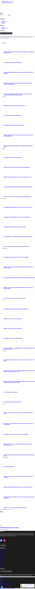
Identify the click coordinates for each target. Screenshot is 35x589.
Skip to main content (5, 1)
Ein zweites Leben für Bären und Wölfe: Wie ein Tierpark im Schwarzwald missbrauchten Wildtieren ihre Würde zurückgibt (18, 94)
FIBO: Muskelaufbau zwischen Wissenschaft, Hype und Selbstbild (16, 434)
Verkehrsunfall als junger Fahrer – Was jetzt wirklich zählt (15, 226)
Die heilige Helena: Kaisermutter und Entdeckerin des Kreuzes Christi (17, 167)
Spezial (1, 564)
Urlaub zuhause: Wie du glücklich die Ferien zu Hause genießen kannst (17, 217)
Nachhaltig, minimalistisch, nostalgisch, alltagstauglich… (14, 125)
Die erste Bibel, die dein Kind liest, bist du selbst (12, 157)
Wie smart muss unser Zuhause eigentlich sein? (12, 115)
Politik (1, 561)
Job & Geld (2, 551)
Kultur (3, 403)
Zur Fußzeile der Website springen (7, 2)
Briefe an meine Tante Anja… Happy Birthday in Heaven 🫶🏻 (15, 105)
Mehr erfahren (3, 545)
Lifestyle (4, 96)
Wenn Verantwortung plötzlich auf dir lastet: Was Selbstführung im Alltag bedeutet (19, 277)
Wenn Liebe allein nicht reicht (9, 466)
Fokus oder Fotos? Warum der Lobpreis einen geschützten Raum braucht (17, 196)
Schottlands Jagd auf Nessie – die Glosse (9, 527)
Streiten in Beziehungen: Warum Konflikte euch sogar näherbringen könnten (18, 487)
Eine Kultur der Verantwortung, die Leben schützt (13, 338)
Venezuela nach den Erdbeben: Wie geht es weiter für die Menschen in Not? (18, 176)
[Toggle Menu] (0, 41)
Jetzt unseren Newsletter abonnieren (6, 33)
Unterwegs (4, 198)
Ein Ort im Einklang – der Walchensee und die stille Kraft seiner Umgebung (18, 236)
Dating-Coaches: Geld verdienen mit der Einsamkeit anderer (15, 507)
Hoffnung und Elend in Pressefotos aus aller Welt (13, 328)
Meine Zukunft (5, 248)
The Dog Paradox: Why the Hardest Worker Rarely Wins (14, 298)
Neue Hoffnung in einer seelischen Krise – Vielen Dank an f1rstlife (16, 257)
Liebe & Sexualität (5, 457)
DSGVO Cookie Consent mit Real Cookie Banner (7, 588)
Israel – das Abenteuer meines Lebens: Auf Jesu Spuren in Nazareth (16, 246)
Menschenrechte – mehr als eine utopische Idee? (12, 318)
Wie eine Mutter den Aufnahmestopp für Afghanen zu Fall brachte (16, 308)
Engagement (4, 42)
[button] (7, 583)
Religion (4, 148)
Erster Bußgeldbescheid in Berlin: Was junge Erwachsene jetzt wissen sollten (18, 207)
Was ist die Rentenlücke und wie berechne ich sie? (13, 401)
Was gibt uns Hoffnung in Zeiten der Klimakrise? (13, 62)
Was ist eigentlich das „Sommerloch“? (11, 392)
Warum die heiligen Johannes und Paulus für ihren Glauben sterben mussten (18, 186)
